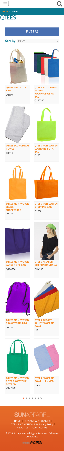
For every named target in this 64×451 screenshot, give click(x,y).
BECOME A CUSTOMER (37, 421)
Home (5, 11)
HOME (17, 421)
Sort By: (10, 41)
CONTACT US (39, 427)
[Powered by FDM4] (32, 441)
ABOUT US (23, 427)
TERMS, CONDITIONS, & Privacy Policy (32, 424)
